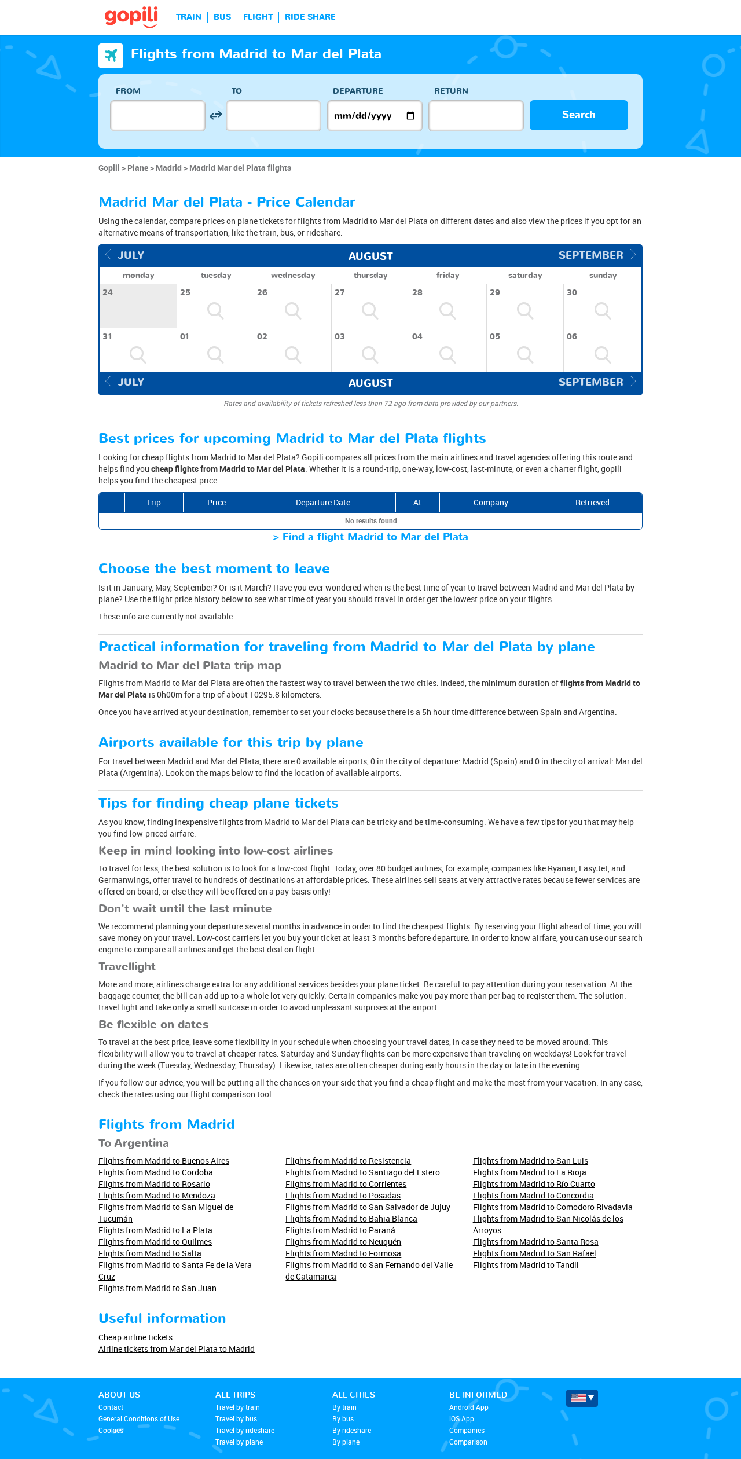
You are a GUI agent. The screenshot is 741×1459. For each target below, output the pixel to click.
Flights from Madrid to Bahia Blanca (351, 1218)
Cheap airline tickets (135, 1337)
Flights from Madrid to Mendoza (156, 1195)
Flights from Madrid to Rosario (154, 1183)
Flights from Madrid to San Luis (530, 1160)
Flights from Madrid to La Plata (155, 1230)
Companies (467, 1430)
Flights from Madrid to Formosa (343, 1253)
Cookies (110, 1430)
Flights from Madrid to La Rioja (529, 1172)
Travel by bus (236, 1418)
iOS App (461, 1418)
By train (344, 1407)
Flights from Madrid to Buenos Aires (163, 1160)
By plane (346, 1441)
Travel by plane (239, 1441)
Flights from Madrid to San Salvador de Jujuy (367, 1206)
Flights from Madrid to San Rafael (534, 1253)
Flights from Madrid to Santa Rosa (536, 1241)
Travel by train (237, 1407)
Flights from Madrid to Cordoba (155, 1172)
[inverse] (216, 115)
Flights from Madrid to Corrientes (345, 1183)
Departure (358, 91)
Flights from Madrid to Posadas (343, 1195)
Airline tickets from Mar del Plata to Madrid (176, 1348)
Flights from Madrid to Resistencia (348, 1160)
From (128, 91)
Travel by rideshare (244, 1430)
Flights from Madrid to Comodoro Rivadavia (553, 1206)
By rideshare (351, 1430)
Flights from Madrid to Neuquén (343, 1241)
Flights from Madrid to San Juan (157, 1287)
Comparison (468, 1441)
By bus (343, 1418)
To (237, 91)
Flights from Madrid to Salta (149, 1253)
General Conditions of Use (138, 1418)
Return (451, 91)
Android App (469, 1407)
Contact (110, 1407)
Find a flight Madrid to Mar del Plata (375, 537)
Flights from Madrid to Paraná (340, 1230)
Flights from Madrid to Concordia (533, 1195)
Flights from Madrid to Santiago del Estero (362, 1172)
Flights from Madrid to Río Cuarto (534, 1183)
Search (579, 115)
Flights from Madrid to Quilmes (155, 1241)
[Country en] (582, 1398)
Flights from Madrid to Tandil (526, 1264)
